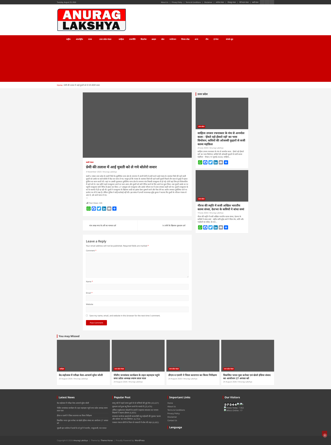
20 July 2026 (203, 148)
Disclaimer (208, 2)
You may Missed (69, 336)
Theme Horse (107, 440)
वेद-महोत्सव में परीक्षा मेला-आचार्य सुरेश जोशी (81, 375)
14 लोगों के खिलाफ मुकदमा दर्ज (173, 225)
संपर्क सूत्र (229, 39)
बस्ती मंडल (255, 2)
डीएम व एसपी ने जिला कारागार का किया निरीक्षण (192, 375)
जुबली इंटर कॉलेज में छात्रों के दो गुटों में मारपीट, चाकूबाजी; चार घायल (81, 428)
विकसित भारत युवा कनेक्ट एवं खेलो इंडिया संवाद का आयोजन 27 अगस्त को (247, 376)
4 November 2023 (93, 171)
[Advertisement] (162, 62)
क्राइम (154, 39)
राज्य (90, 39)
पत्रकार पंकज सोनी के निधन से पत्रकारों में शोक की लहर (132, 422)
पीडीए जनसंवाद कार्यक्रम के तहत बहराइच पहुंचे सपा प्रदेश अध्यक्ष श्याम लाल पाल (137, 376)
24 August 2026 (120, 381)
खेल (162, 39)
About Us (164, 2)
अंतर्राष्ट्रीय (79, 39)
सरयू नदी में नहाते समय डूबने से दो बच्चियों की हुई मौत (131, 403)
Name (89, 281)
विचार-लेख (185, 39)
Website (89, 304)
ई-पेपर (216, 39)
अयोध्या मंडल (220, 2)
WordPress (140, 440)
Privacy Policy (177, 2)
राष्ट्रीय (68, 39)
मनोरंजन (173, 39)
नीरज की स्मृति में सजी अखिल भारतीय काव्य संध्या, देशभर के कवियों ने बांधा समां (221, 207)
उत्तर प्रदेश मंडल (105, 39)
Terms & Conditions (193, 2)
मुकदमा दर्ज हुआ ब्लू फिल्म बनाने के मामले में (128, 406)
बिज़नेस (143, 39)
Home (170, 403)
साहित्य (121, 39)
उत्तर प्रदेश (202, 94)
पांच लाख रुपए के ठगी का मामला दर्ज (102, 225)
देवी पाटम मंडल (244, 2)
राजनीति (132, 39)
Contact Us (172, 420)
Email (89, 293)
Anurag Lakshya (110, 171)
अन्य (196, 39)
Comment (91, 250)
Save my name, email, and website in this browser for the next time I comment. (124, 315)
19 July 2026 (203, 213)
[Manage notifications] (325, 435)
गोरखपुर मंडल (231, 2)
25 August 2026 (65, 378)
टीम (207, 39)
